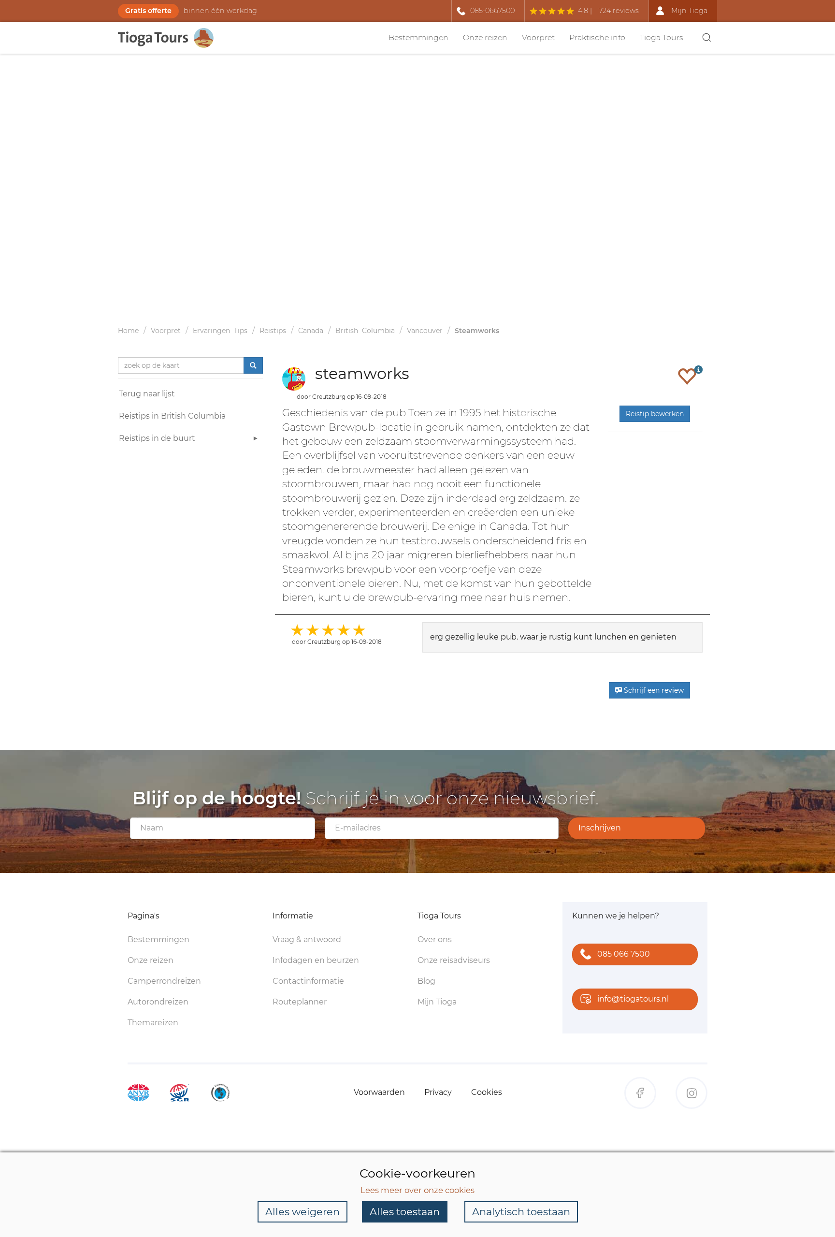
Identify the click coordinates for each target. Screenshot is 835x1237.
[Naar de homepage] (171, 38)
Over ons (435, 939)
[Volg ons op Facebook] (640, 1093)
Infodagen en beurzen (316, 960)
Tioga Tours (661, 37)
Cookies (486, 1092)
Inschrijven (599, 827)
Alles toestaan (405, 1212)
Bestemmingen (418, 37)
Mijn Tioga (437, 1001)
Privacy (438, 1092)
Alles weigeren (302, 1212)
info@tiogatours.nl (633, 999)
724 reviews (619, 10)
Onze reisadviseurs (454, 960)
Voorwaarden (379, 1092)
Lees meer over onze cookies (417, 1190)
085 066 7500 (623, 954)
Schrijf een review (653, 690)
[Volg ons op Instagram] (691, 1093)
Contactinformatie (308, 981)
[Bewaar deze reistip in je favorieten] (687, 376)
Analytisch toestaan (521, 1212)
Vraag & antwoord (307, 939)
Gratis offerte (148, 10)
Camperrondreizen (164, 981)
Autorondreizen (158, 1001)
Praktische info (597, 37)
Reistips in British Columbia (172, 416)
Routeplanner (300, 1001)
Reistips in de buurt (157, 438)
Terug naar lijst (147, 393)
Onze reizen (485, 37)
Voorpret (538, 37)
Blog (426, 981)
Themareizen (153, 1022)
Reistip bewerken (655, 413)
